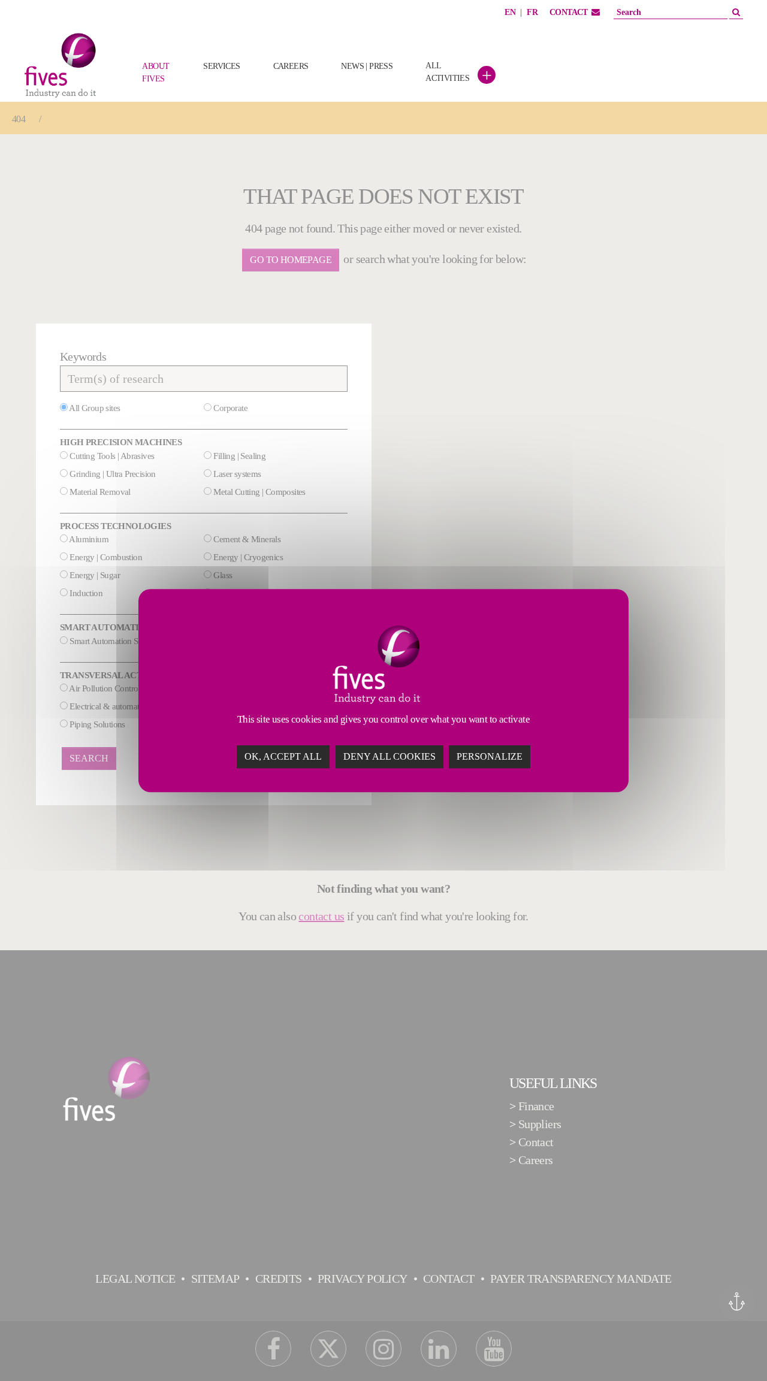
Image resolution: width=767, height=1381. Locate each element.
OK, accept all (283, 756)
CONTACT (568, 12)
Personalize (490, 756)
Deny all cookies (389, 756)
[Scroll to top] (737, 1351)
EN (510, 12)
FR (532, 12)
